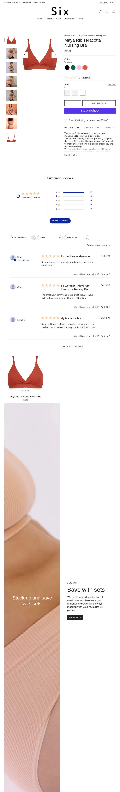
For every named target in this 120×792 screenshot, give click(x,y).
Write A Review (60, 220)
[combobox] (49, 237)
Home (67, 35)
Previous (25, 55)
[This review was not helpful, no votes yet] (107, 274)
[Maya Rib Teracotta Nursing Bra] (25, 372)
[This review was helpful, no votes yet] (102, 274)
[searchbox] (20, 237)
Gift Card (103, 3)
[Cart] (113, 11)
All (74, 35)
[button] (58, 18)
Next (54, 55)
